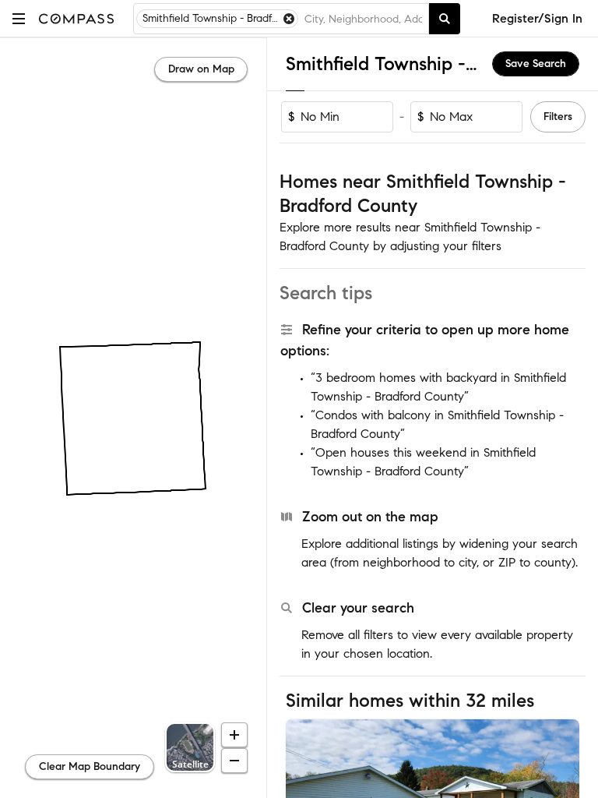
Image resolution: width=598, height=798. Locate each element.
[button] (18, 18)
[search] (444, 18)
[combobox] (363, 19)
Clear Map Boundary (89, 766)
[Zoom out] (234, 760)
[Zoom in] (234, 734)
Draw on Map (201, 69)
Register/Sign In (537, 18)
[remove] (289, 18)
